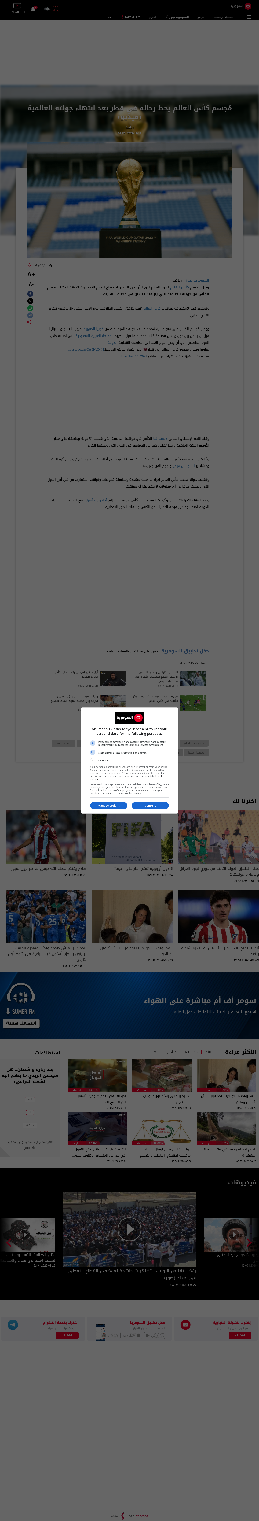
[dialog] (129, 760)
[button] (129, 760)
